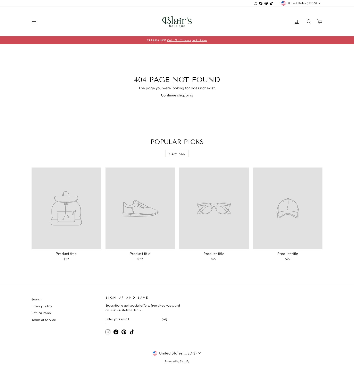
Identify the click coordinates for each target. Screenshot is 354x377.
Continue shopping (177, 95)
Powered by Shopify (177, 361)
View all (177, 153)
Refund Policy (42, 313)
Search (37, 299)
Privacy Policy (42, 306)
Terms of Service (44, 320)
